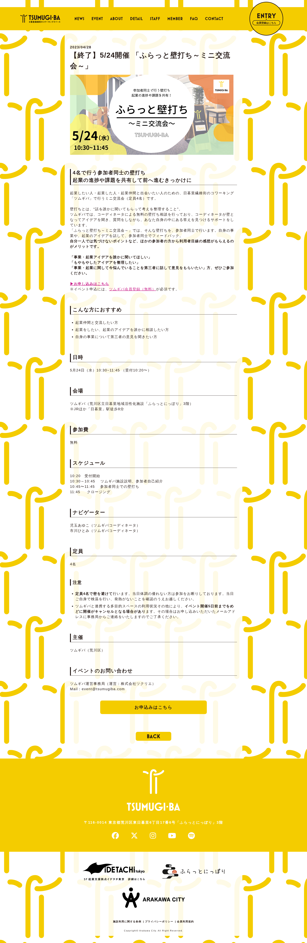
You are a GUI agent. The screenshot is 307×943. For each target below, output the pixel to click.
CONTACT (214, 18)
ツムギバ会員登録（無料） (132, 289)
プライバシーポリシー (159, 921)
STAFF (155, 18)
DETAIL (136, 18)
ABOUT (116, 18)
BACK (153, 736)
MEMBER (175, 18)
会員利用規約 (185, 921)
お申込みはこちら (153, 707)
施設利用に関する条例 (127, 921)
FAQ (194, 18)
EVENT (97, 18)
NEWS (79, 18)
